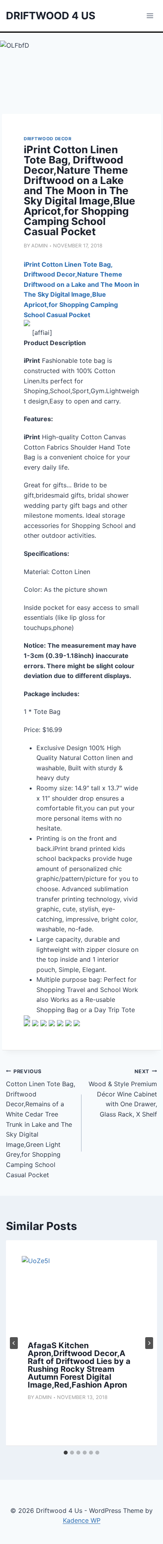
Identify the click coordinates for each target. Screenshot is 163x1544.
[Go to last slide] (14, 1343)
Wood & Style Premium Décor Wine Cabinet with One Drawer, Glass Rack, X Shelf (123, 1093)
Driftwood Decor (47, 138)
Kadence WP (81, 1520)
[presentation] (81, 1295)
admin (39, 246)
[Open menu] (149, 15)
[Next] (149, 1343)
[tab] (66, 1453)
